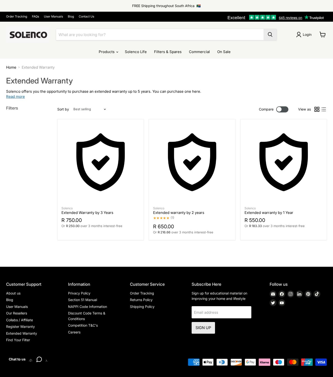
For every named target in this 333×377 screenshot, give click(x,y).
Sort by (63, 109)
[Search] (270, 34)
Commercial (199, 51)
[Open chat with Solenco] (39, 359)
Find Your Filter (18, 340)
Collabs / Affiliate (19, 320)
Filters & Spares (168, 51)
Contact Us (86, 16)
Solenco (67, 208)
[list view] (323, 109)
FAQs (35, 16)
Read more (15, 96)
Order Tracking (16, 16)
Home (11, 67)
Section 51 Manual (82, 300)
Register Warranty (20, 326)
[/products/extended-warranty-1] (192, 162)
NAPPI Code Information (87, 306)
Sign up (203, 327)
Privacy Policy (79, 293)
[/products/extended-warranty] (284, 162)
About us (13, 293)
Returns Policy (141, 300)
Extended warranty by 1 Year (269, 212)
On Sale (224, 51)
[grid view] (316, 109)
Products (107, 51)
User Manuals (53, 16)
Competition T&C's (83, 325)
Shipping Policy (142, 306)
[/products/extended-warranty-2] (100, 162)
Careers (74, 332)
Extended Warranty (21, 333)
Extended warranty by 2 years (178, 212)
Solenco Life (136, 51)
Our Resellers (16, 313)
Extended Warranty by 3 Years (87, 212)
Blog (71, 16)
